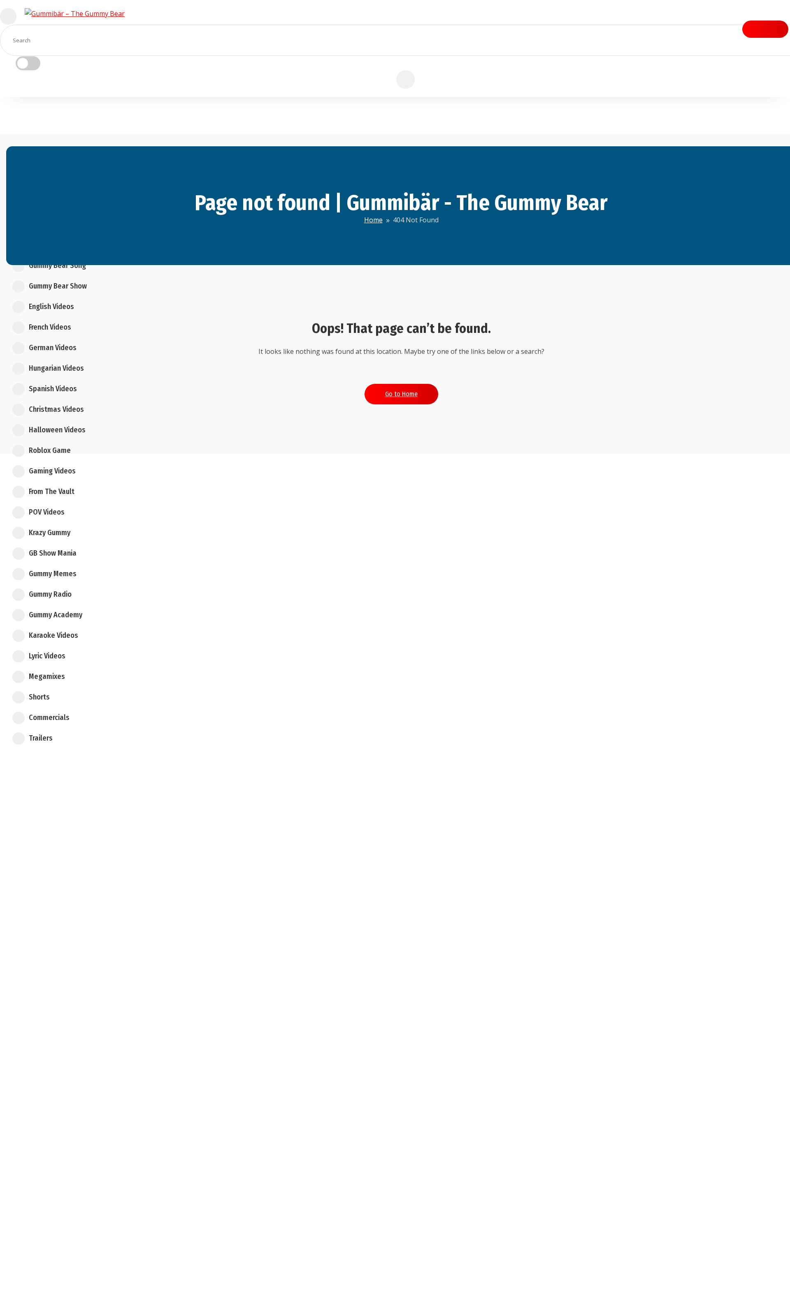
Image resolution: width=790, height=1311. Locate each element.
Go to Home (401, 394)
